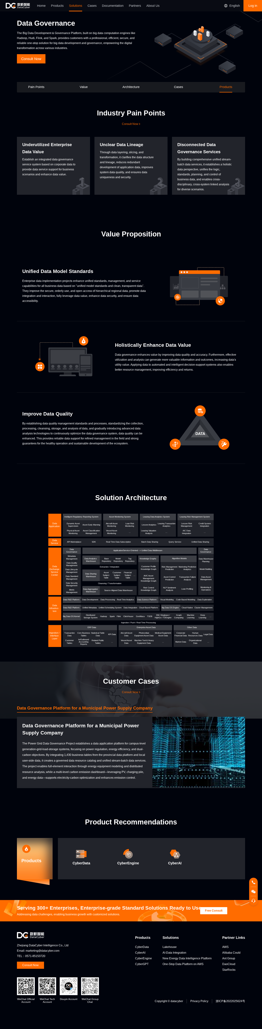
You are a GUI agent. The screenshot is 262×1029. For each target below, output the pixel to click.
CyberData (142, 946)
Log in (252, 5)
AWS (225, 946)
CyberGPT (142, 964)
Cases (92, 5)
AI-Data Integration (174, 952)
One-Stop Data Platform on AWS (183, 964)
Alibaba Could (231, 952)
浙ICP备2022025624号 (230, 1001)
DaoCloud (228, 964)
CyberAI (140, 952)
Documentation (113, 5)
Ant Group (228, 958)
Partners (135, 5)
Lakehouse (170, 946)
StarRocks (228, 969)
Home (41, 5)
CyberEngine (143, 958)
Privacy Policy (199, 1001)
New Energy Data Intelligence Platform (187, 958)
